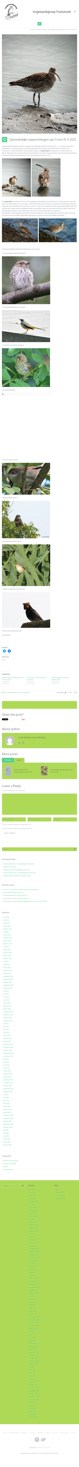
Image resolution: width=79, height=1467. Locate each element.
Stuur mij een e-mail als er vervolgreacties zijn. (17, 824)
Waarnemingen (25, 692)
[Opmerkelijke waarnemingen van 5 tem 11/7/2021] (39, 84)
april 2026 (6, 923)
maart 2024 (7, 949)
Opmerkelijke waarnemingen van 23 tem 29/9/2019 (30, 901)
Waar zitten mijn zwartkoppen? (29, 889)
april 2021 (6, 1032)
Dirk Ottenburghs (8, 895)
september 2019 (8, 1088)
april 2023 (6, 964)
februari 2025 (7, 938)
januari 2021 (7, 1041)
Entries (59, 1192)
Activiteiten (24, 1432)
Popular (8, 760)
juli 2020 (6, 1059)
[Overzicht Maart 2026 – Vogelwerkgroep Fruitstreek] (8, 771)
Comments (60, 1195)
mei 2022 (6, 997)
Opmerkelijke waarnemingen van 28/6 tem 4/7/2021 (21, 705)
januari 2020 (7, 1077)
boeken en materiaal (9, 1163)
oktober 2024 (7, 944)
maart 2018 (6, 1142)
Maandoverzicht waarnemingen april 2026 (16, 870)
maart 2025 (7, 935)
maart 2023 (7, 967)
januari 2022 (7, 1009)
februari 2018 (7, 1145)
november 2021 (8, 1015)
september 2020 (8, 1053)
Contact (73, 1432)
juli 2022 (6, 991)
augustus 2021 (7, 1020)
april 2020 (6, 1068)
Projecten (32, 1432)
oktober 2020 (7, 1050)
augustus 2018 (7, 1127)
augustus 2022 (8, 988)
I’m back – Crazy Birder (10, 889)
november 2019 (8, 1083)
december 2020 (8, 1044)
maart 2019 (6, 1106)
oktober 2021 (7, 1017)
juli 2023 (6, 961)
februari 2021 (7, 1038)
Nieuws (44, 29)
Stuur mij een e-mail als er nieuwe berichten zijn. (18, 828)
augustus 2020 (8, 1056)
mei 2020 (6, 1065)
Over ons (55, 1432)
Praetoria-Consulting (43, 1447)
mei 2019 (6, 1100)
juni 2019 (6, 1097)
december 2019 (8, 1080)
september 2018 (8, 1124)
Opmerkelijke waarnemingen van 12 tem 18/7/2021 (58, 705)
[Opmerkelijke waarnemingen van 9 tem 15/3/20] (44, 771)
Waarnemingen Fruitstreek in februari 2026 (16, 875)
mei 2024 (6, 946)
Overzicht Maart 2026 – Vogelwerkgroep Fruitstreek (19, 873)
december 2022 (8, 976)
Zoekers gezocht (18, 892)
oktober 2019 (7, 1086)
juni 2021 (6, 1026)
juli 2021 (5, 1023)
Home (39, 29)
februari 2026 (7, 929)
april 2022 (6, 1000)
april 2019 (6, 1103)
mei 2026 (6, 920)
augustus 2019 (7, 1091)
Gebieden (40, 1432)
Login (57, 1189)
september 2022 (8, 985)
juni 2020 (6, 1062)
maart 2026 (7, 926)
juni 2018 (6, 1133)
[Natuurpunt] (43, 1439)
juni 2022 (6, 994)
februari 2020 (7, 1074)
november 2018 (8, 1118)
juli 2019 (5, 1094)
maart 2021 (6, 1035)
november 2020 (8, 1047)
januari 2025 (7, 941)
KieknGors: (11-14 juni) (9, 867)
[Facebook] (36, 1439)
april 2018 (6, 1139)
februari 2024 (7, 952)
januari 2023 (7, 973)
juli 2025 (6, 932)
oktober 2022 (7, 982)
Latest (19, 760)
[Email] (19, 743)
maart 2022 (7, 1003)
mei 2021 (6, 1029)
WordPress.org (60, 1198)
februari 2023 (7, 970)
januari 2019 (7, 1112)
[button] (39, 84)
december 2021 (8, 1012)
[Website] (23, 743)
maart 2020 (7, 1071)
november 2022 (8, 979)
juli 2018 (5, 1130)
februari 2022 (7, 1006)
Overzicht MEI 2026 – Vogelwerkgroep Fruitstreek (18, 864)
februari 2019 (7, 1109)
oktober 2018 (7, 1121)
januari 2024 (7, 955)
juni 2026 (6, 917)
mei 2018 (6, 1136)
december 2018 (8, 1115)
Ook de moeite (64, 1432)
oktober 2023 (7, 958)
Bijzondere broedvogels (10, 1160)
